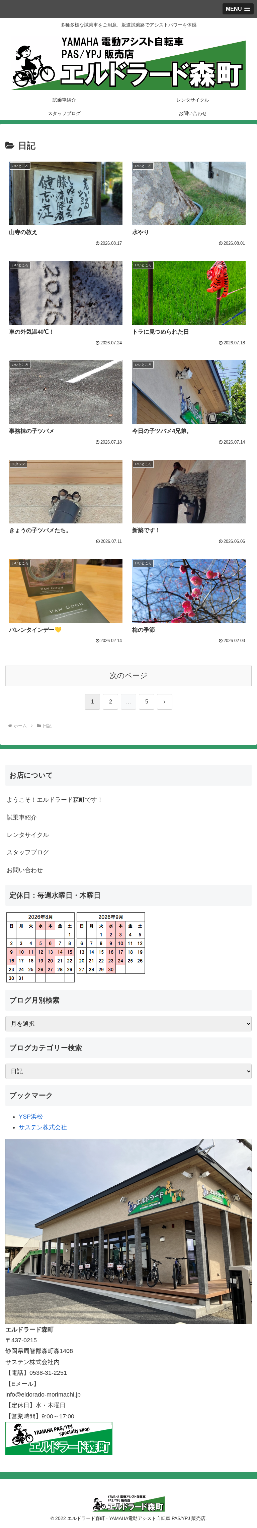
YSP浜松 (31, 1116)
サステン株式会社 (43, 1127)
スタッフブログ (28, 852)
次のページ (129, 675)
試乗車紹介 (22, 817)
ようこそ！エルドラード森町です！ (55, 799)
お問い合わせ (25, 870)
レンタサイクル (28, 835)
